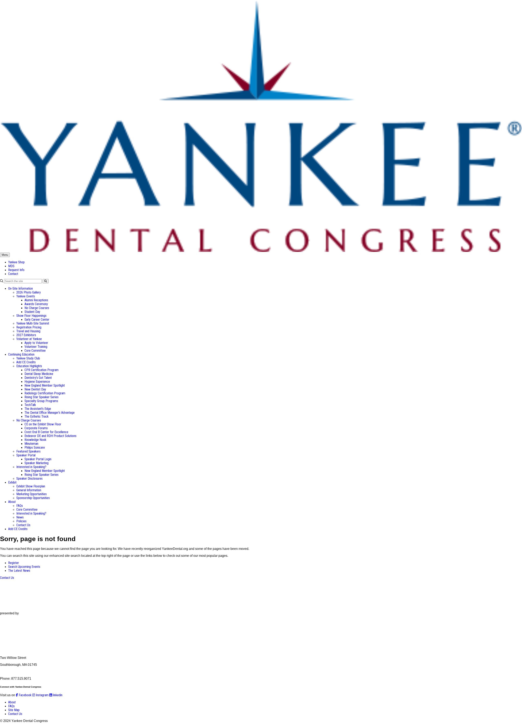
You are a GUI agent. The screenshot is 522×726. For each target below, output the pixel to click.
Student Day (32, 312)
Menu (5, 254)
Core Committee (35, 350)
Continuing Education (21, 354)
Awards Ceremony (36, 304)
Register (13, 563)
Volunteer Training (35, 347)
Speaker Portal (25, 455)
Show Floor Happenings (31, 316)
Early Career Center (36, 319)
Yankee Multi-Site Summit (32, 323)
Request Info (16, 270)
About (12, 502)
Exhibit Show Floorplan (30, 486)
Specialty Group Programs (41, 401)
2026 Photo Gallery (28, 292)
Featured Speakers (28, 451)
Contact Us (23, 525)
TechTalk (30, 405)
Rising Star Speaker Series (41, 397)
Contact (13, 274)
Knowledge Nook (35, 440)
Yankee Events (25, 296)
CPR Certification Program (41, 370)
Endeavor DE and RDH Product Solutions (50, 436)
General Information (28, 490)
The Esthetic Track (36, 416)
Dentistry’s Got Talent (38, 378)
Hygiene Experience (37, 382)
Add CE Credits (26, 362)
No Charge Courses (36, 308)
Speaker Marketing (36, 463)
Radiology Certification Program (44, 393)
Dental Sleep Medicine (38, 374)
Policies (21, 521)
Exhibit (12, 482)
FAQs (19, 506)
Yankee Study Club (28, 358)
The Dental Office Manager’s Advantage (49, 413)
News (20, 517)
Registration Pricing (28, 327)
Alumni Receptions (36, 300)
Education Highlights (29, 366)
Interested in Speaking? (31, 467)
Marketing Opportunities (31, 494)
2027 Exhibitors (26, 335)
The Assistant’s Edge (37, 409)
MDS (11, 266)
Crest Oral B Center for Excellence (46, 432)
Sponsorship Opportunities (33, 498)
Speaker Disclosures (29, 478)
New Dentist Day (35, 389)
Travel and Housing (28, 331)
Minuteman (31, 444)
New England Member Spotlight (44, 385)
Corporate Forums (36, 428)
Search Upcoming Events (24, 567)
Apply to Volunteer (36, 343)
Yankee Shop (16, 262)
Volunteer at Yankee (29, 339)
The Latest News (19, 571)
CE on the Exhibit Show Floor (42, 424)
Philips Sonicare (34, 447)
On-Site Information (20, 288)
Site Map (14, 710)
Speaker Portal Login (37, 459)
